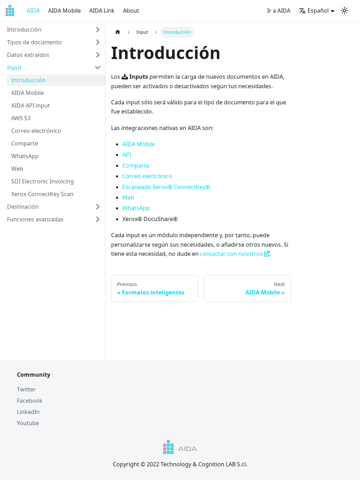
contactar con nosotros (232, 254)
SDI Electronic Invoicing (42, 181)
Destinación (23, 206)
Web (17, 169)
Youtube (28, 423)
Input (14, 67)
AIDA (33, 10)
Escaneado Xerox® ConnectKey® (166, 187)
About (131, 10)
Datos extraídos (28, 55)
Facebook (30, 400)
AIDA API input (30, 105)
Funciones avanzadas (35, 219)
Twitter (26, 389)
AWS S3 (21, 118)
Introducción (24, 29)
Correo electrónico (36, 131)
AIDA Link (102, 10)
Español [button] (318, 10)
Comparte (24, 143)
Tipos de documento (34, 42)
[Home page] (117, 32)
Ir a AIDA (278, 10)
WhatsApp (25, 156)
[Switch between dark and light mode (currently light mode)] (344, 10)
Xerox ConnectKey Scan (42, 194)
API (126, 154)
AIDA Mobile (64, 10)
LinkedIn (28, 412)
